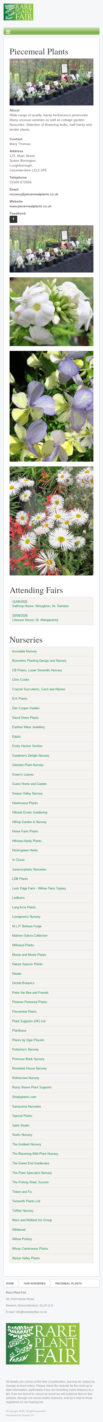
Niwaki (16, 973)
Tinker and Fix (22, 1192)
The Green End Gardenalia (30, 1163)
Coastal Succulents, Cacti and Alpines (38, 689)
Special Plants (22, 1116)
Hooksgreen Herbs (25, 850)
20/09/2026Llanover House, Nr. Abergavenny (35, 618)
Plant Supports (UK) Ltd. (29, 1021)
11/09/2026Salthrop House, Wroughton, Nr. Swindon (40, 604)
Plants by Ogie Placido (28, 1040)
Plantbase (19, 1030)
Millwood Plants (23, 945)
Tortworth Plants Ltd (26, 1201)
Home (10, 1283)
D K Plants (19, 698)
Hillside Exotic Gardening (29, 812)
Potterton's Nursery (25, 1049)
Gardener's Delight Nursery (30, 755)
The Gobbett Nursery (26, 1144)
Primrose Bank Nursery (28, 1059)
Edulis (16, 736)
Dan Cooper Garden (26, 708)
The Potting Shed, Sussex (30, 1182)
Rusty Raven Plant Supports (32, 1087)
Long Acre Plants (24, 907)
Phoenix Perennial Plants (29, 1002)
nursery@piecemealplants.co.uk (34, 194)
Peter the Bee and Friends (30, 992)
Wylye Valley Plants (26, 1258)
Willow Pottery (22, 1239)
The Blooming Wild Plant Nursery (35, 1153)
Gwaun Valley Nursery (27, 793)
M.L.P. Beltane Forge (26, 926)
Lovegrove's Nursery (26, 916)
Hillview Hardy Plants (27, 841)
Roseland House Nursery (29, 1068)
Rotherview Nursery (25, 1078)
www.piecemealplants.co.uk (30, 206)
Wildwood (18, 1229)
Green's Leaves (23, 774)
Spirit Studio (20, 1125)
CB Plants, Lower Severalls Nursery (37, 670)
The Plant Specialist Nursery (32, 1173)
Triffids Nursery (23, 1211)
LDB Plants (20, 879)
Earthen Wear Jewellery (28, 727)
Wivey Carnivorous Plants (30, 1248)
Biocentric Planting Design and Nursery (39, 660)
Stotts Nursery (22, 1135)
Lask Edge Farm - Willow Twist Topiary (39, 888)
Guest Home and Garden (29, 784)
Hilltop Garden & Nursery (29, 822)
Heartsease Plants (25, 803)
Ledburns (18, 898)
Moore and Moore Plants (29, 955)
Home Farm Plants (25, 831)
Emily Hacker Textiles (27, 746)
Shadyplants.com (24, 1097)
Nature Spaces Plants (27, 964)
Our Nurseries (35, 1283)
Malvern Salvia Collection (29, 935)
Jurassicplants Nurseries (29, 869)
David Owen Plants (25, 718)
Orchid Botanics (23, 983)
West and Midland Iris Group (32, 1220)
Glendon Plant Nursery (28, 765)
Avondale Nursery (24, 651)
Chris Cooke (20, 679)
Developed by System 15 (20, 1415)
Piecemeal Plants (24, 1011)
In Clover (18, 860)
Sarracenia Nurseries (26, 1106)
